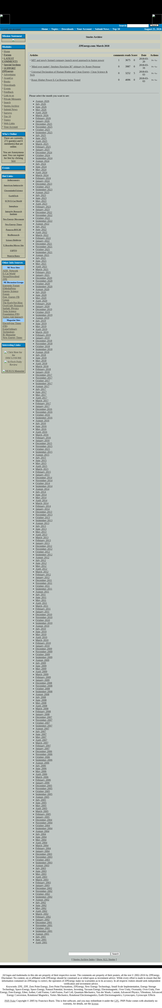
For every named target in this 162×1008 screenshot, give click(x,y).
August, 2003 (42, 865)
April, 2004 (41, 842)
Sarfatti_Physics (11, 308)
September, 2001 (44, 931)
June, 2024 (41, 166)
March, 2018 (42, 366)
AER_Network (10, 270)
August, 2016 (42, 420)
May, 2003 (41, 874)
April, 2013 (41, 534)
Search (7, 102)
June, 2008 (41, 700)
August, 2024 (42, 161)
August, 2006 (42, 762)
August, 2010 (42, 626)
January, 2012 (43, 577)
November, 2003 (44, 857)
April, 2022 (41, 232)
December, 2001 (44, 922)
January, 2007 (43, 748)
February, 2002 (43, 916)
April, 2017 (41, 397)
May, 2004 (41, 839)
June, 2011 (41, 597)
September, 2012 (44, 554)
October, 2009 (43, 654)
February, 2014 (43, 506)
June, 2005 (41, 802)
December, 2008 (44, 683)
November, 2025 (44, 126)
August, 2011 (42, 591)
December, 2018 (44, 340)
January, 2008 (43, 714)
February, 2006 (43, 780)
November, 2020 (44, 280)
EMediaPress (9, 288)
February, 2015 (43, 472)
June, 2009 (41, 666)
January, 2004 (43, 851)
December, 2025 (44, 124)
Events (7, 88)
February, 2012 (43, 574)
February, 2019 (43, 335)
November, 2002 (44, 891)
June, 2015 (41, 460)
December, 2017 (44, 375)
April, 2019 (41, 329)
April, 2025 (41, 141)
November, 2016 (44, 412)
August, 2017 (42, 386)
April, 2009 (41, 671)
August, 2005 (42, 797)
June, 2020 (41, 295)
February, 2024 (43, 178)
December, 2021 (44, 243)
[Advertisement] (81, 7)
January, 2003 (43, 885)
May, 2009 (41, 668)
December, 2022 (44, 212)
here (13, 161)
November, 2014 (44, 480)
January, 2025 (43, 149)
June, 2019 (41, 323)
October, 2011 (43, 586)
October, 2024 (43, 155)
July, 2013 (41, 526)
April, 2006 (41, 774)
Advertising (10, 74)
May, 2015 (41, 463)
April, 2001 (41, 942)
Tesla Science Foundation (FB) (11, 312)
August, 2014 (42, 489)
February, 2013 (43, 540)
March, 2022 (42, 235)
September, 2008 (44, 691)
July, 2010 (41, 628)
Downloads (9, 85)
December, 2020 (44, 278)
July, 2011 (41, 594)
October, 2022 (43, 218)
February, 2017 (43, 403)
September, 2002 (44, 897)
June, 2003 (41, 871)
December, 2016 (44, 409)
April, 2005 (41, 808)
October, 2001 (43, 928)
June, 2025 (41, 138)
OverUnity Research (13, 305)
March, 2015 (42, 469)
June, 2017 (41, 392)
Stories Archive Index (84, 959)
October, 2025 (43, 129)
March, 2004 (42, 845)
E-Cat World (9, 273)
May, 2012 (41, 566)
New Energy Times (12, 337)
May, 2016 (41, 429)
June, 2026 (41, 107)
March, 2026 (42, 115)
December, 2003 (44, 854)
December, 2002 (44, 888)
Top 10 (7, 116)
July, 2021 (41, 258)
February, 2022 (43, 238)
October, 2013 (43, 517)
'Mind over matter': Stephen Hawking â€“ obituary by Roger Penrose (65, 66)
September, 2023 (44, 189)
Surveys (8, 113)
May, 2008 (41, 703)
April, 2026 (41, 112)
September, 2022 (44, 221)
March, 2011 (42, 606)
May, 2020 (41, 298)
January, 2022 (43, 241)
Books (7, 81)
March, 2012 (42, 571)
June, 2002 (41, 905)
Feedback (8, 92)
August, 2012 (42, 557)
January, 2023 (43, 209)
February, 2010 (43, 643)
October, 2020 (43, 283)
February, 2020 (43, 303)
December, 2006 (44, 751)
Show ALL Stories (106, 959)
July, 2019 (41, 320)
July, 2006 (41, 765)
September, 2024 (44, 158)
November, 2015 (44, 446)
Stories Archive (11, 106)
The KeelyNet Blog (12, 302)
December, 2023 (44, 184)
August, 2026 (42, 101)
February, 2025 (43, 146)
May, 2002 (41, 908)
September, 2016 (44, 417)
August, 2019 (42, 318)
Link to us (9, 95)
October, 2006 (43, 757)
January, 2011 (42, 611)
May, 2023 (41, 201)
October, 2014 (43, 483)
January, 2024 (43, 181)
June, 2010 (41, 631)
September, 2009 (44, 657)
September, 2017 (44, 383)
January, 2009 (43, 680)
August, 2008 (42, 694)
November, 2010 (44, 617)
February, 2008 (43, 711)
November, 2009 (44, 651)
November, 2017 (44, 377)
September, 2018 (44, 349)
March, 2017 (42, 400)
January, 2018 (43, 372)
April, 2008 (41, 705)
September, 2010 (44, 623)
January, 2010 (43, 646)
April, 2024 (41, 172)
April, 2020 (41, 300)
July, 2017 (41, 389)
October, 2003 (43, 859)
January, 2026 (43, 121)
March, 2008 (42, 708)
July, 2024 (41, 164)
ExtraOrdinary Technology (10, 330)
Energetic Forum (11, 285)
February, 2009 (43, 677)
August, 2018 (42, 352)
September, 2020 (44, 286)
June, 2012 (41, 563)
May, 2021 (41, 263)
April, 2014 (41, 500)
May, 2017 (41, 395)
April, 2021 (41, 266)
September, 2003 (44, 862)
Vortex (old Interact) (13, 317)
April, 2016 (41, 432)
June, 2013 (41, 529)
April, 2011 (41, 603)
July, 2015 (41, 457)
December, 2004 (44, 820)
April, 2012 (41, 569)
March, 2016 (42, 434)
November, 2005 (44, 788)
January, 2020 (43, 306)
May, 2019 (41, 326)
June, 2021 (41, 261)
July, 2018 (41, 355)
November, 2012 (44, 549)
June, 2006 (41, 768)
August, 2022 (42, 223)
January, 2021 (43, 275)
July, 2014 (41, 492)
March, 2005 (42, 811)
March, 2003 (42, 879)
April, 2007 (41, 740)
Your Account (11, 126)
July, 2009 (41, 663)
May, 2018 (41, 360)
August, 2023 (42, 192)
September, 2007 (44, 725)
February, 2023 (43, 206)
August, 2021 (42, 255)
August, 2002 (42, 899)
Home (7, 51)
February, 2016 (43, 437)
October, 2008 (43, 688)
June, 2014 (41, 494)
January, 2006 (43, 782)
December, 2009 (44, 648)
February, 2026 (43, 118)
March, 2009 (42, 674)
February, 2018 (43, 369)
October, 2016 (43, 415)
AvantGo (8, 78)
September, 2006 (44, 760)
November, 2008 (44, 685)
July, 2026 (41, 104)
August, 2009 (42, 660)
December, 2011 (44, 580)
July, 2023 (41, 195)
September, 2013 (44, 520)
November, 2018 (44, 343)
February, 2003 (43, 882)
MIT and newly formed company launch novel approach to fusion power (67, 60)
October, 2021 (43, 249)
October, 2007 (43, 723)
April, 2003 (41, 877)
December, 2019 (44, 309)
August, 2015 (42, 454)
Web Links (9, 123)
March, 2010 (42, 640)
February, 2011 (43, 608)
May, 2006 (41, 771)
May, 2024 (41, 169)
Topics (7, 120)
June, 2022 (41, 229)
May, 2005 (41, 805)
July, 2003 (41, 868)
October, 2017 (43, 380)
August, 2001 (42, 934)
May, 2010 (41, 634)
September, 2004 (44, 828)
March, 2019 (42, 332)
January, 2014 (43, 509)
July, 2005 (41, 800)
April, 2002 (41, 911)
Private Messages (12, 99)
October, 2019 (43, 312)
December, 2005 (44, 785)
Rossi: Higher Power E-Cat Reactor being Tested (55, 80)
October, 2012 (43, 551)
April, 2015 (41, 466)
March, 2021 (42, 269)
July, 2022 (41, 226)
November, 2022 (44, 215)
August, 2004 (42, 831)
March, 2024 (42, 175)
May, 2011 (41, 600)
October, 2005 (43, 791)
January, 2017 (43, 406)
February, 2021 (43, 272)
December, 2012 (44, 546)
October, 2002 (43, 894)
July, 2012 (41, 560)
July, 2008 (41, 697)
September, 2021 (44, 252)
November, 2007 (44, 720)
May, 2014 (41, 497)
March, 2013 (42, 537)
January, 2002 (43, 919)
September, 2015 (44, 452)
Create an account (11, 29)
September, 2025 (44, 132)
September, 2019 (44, 315)
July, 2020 (41, 292)
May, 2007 (41, 737)
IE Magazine (9, 334)
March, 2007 (42, 743)
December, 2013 (44, 511)
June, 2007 (41, 734)
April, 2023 (41, 203)
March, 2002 (42, 914)
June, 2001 (41, 939)
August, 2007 (42, 728)
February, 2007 (43, 745)
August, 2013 (42, 523)
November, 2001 (44, 925)
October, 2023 (43, 186)
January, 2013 (43, 543)
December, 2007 (44, 717)
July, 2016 (41, 423)
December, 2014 (44, 477)
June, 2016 (41, 426)
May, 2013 (41, 531)
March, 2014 (42, 503)
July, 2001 (41, 936)
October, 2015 (43, 449)
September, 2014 (44, 486)
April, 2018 (41, 363)
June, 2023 (41, 198)
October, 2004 (43, 825)
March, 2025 (42, 144)
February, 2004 (43, 848)
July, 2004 (41, 834)
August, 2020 (42, 289)
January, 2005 (43, 817)
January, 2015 (43, 474)
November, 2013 (44, 514)
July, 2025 (41, 135)
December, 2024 (44, 152)
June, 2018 (41, 357)
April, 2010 (41, 637)
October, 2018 (43, 346)
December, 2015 (44, 443)
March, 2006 (42, 777)
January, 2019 (43, 338)
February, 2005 (43, 814)
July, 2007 (41, 731)
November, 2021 (44, 246)
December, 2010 (44, 614)
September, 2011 (44, 588)
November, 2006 (44, 754)
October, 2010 (43, 620)
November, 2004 (44, 822)
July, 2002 (41, 902)
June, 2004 (41, 837)
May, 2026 (41, 109)
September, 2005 (44, 794)
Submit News (10, 109)
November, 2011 (44, 583)
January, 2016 (43, 440)
